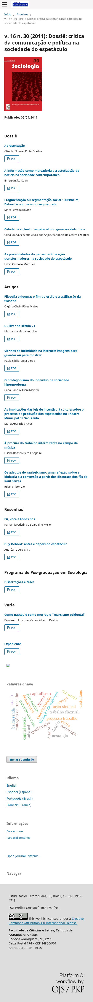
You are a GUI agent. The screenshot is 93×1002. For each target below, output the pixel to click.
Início (7, 14)
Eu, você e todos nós (19, 519)
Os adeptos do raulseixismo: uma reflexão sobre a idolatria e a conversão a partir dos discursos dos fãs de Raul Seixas (45, 476)
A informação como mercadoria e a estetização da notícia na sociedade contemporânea (41, 172)
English (11, 785)
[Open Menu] (4, 4)
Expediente (12, 644)
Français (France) (18, 805)
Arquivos (22, 14)
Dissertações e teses (19, 582)
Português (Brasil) (19, 798)
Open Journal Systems (22, 856)
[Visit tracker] (8, 666)
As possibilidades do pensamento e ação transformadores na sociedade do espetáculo (38, 256)
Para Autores (14, 831)
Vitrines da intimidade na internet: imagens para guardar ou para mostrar (40, 353)
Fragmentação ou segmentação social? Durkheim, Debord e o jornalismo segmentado (41, 202)
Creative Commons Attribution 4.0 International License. (46, 920)
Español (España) (19, 792)
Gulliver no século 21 (19, 326)
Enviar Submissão (22, 759)
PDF (13, 159)
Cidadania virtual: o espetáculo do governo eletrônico (44, 229)
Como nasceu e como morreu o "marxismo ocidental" (44, 614)
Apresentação (14, 146)
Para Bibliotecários (18, 838)
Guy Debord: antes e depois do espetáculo (35, 544)
